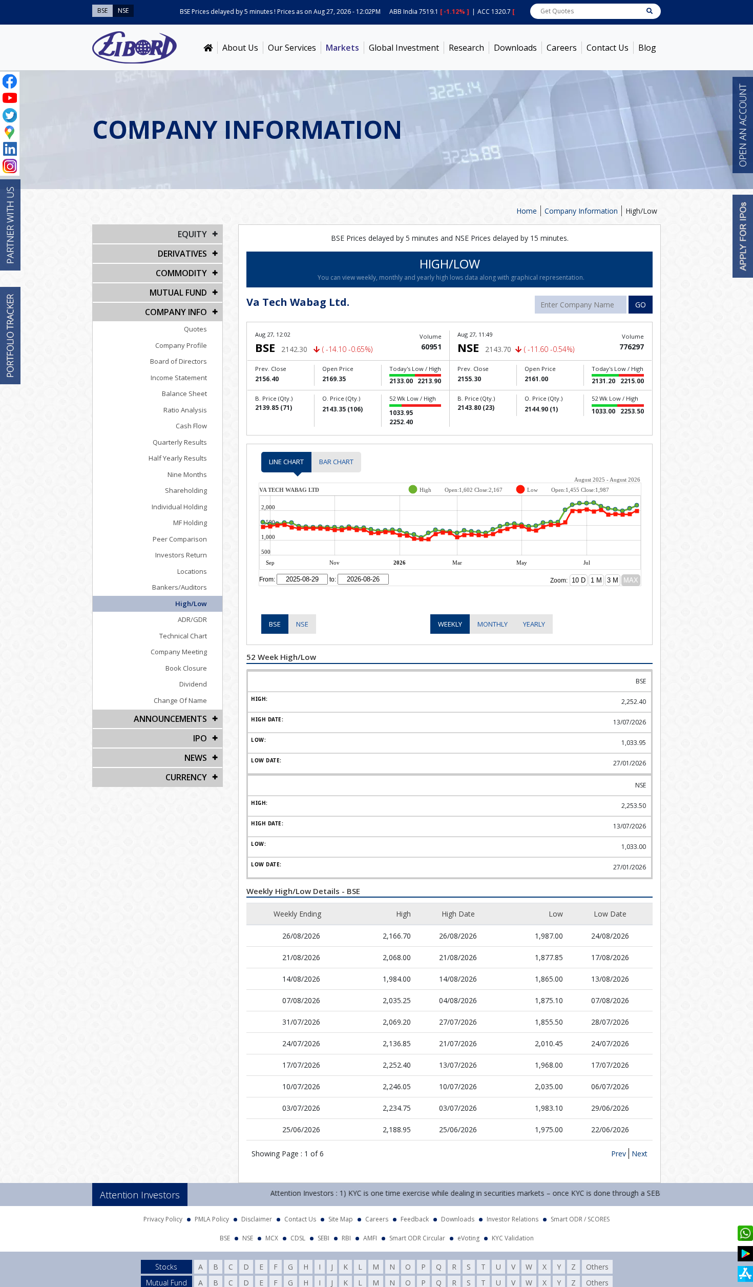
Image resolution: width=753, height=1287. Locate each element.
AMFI (370, 1235)
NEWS (195, 757)
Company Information (581, 211)
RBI (346, 1235)
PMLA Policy (212, 1216)
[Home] (208, 47)
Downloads (515, 47)
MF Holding (190, 522)
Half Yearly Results (178, 458)
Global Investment (404, 47)
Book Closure (186, 668)
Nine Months (187, 474)
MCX (271, 1235)
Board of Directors (178, 361)
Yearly (534, 624)
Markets (342, 47)
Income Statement (179, 377)
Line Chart (286, 461)
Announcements (170, 718)
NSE (302, 624)
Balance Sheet (184, 393)
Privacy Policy (162, 1216)
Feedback (415, 1216)
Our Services (292, 47)
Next (639, 1150)
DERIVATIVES (182, 253)
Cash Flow (191, 425)
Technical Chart (183, 635)
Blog (647, 47)
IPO (200, 738)
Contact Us (608, 47)
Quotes (195, 329)
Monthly (492, 624)
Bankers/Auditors (179, 587)
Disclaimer (256, 1216)
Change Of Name (180, 700)
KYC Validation (513, 1235)
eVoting (468, 1235)
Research (466, 47)
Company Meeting (179, 651)
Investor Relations (512, 1216)
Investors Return (181, 554)
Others (597, 1264)
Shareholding (186, 490)
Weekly (450, 624)
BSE (275, 624)
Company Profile (181, 345)
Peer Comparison (180, 539)
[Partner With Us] (10, 225)
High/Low (191, 603)
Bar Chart (336, 461)
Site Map (340, 1216)
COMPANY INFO (176, 312)
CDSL (297, 1235)
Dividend (193, 684)
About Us (240, 47)
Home (526, 211)
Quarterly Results (180, 442)
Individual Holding (179, 506)
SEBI (323, 1235)
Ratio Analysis (185, 409)
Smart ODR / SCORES (580, 1216)
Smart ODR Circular (417, 1235)
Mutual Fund (178, 292)
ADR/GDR (192, 619)
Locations (192, 571)
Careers (562, 47)
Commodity (181, 273)
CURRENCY (186, 777)
